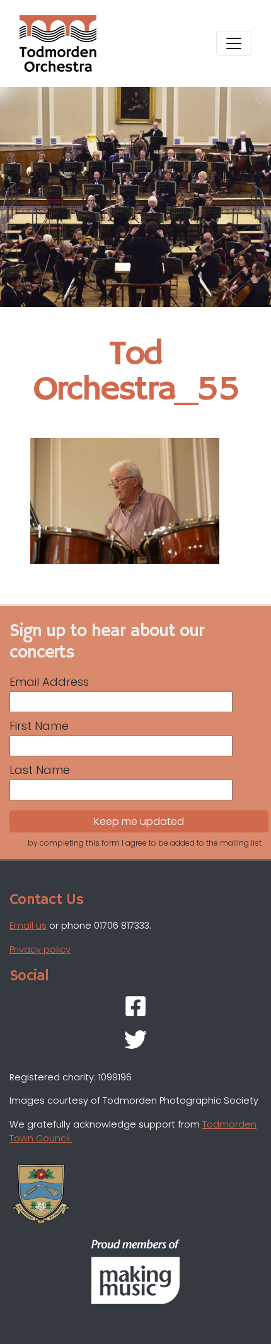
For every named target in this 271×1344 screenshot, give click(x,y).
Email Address (49, 682)
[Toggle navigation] (233, 43)
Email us (28, 925)
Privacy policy (40, 949)
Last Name (39, 770)
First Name (39, 726)
